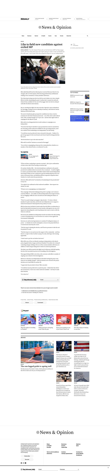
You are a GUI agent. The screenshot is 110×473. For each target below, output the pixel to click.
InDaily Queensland (66, 453)
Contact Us (79, 452)
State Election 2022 (53, 299)
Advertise (49, 453)
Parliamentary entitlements (41, 299)
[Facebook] (21, 463)
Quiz (56, 35)
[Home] (27, 19)
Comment (40, 302)
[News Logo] (55, 27)
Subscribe (69, 35)
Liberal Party (30, 299)
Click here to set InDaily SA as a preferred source (34, 290)
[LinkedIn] (25, 463)
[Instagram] (23, 463)
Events (49, 35)
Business (29, 35)
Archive (63, 452)
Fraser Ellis (23, 299)
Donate (61, 35)
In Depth (43, 35)
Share (27, 302)
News (23, 35)
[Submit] (57, 280)
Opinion (36, 35)
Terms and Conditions (53, 452)
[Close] (108, 467)
